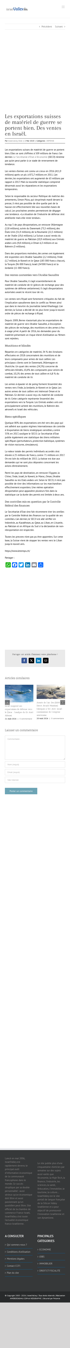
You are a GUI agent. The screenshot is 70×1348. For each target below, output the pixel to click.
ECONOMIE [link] (45, 1246)
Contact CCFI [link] (13, 1262)
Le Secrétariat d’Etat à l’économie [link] (30, 156)
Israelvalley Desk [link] (15, 141)
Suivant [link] (59, 26)
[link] (17, 8)
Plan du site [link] (13, 1269)
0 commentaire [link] (26, 715)
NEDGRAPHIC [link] (36, 1295)
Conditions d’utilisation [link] (18, 1248)
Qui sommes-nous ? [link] (17, 1241)
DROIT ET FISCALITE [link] (49, 1267)
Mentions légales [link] (15, 1255)
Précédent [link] (47, 26)
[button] (7, 700)
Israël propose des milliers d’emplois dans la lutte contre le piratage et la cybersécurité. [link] (19, 709)
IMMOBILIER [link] (45, 1260)
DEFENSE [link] (50, 141)
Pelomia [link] (56, 1295)
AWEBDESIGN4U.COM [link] (19, 1295)
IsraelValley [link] (32, 1292)
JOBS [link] (41, 1253)
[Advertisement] (35, 78)
